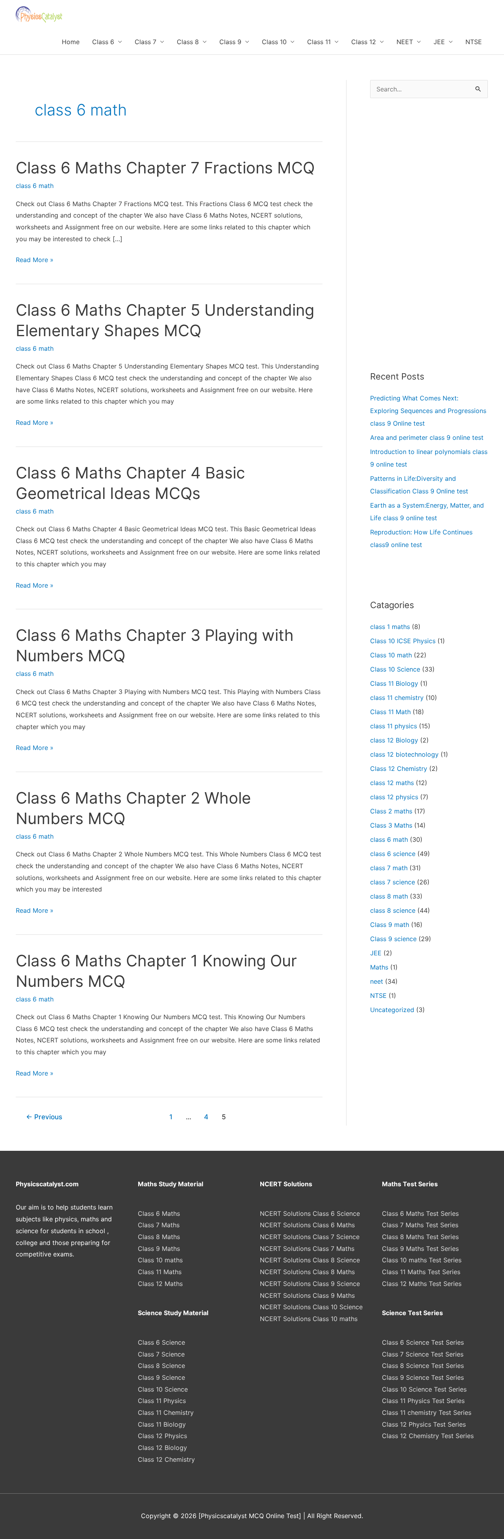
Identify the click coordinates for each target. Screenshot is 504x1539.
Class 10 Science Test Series (424, 1389)
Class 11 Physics (162, 1401)
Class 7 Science (161, 1354)
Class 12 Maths (160, 1284)
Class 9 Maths (159, 1248)
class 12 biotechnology (404, 754)
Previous (44, 1117)
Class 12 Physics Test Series (424, 1424)
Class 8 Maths (159, 1237)
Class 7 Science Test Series (422, 1354)
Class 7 (145, 42)
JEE (439, 42)
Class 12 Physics (162, 1436)
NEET (405, 42)
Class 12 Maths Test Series (421, 1284)
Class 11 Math (390, 712)
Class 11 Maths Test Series (421, 1272)
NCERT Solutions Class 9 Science (310, 1284)
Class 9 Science (161, 1377)
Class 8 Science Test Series (423, 1366)
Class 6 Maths (159, 1213)
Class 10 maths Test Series (421, 1260)
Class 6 (103, 42)
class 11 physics (393, 726)
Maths (379, 967)
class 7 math (389, 868)
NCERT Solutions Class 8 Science (310, 1260)
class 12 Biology (394, 740)
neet (376, 981)
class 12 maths (392, 783)
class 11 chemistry (397, 698)
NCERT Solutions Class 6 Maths (307, 1225)
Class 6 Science (161, 1342)
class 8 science (392, 910)
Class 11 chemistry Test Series (426, 1412)
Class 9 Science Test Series (423, 1377)
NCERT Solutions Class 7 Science (309, 1237)
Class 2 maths (391, 811)
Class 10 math (391, 655)
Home (71, 42)
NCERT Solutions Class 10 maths (309, 1319)
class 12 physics (394, 797)
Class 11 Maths (160, 1272)
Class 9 (230, 42)
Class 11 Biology (394, 683)
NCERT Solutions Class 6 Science (310, 1213)
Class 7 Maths (159, 1225)
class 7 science (392, 882)
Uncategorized (392, 1010)
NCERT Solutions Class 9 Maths (307, 1295)
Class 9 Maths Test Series (420, 1248)
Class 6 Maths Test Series (420, 1213)
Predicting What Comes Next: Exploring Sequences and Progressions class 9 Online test (428, 410)
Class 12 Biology (162, 1448)
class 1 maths (390, 627)
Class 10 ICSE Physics (402, 641)
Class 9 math (389, 925)
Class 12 (363, 42)
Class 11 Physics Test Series (423, 1401)
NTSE (473, 42)
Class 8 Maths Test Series (420, 1237)
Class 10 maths (160, 1260)
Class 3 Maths (391, 825)
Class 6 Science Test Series (423, 1342)
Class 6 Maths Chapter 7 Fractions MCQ (165, 167)
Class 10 (274, 42)
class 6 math (35, 186)
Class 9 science (393, 939)
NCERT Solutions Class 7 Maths (307, 1248)
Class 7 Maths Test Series (420, 1225)
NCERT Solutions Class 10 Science (311, 1307)
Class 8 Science (161, 1366)
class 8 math (389, 896)
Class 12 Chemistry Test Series (428, 1436)
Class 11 (319, 42)
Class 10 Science (395, 669)
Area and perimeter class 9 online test (427, 437)
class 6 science (392, 854)
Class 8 (188, 42)
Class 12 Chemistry (398, 768)
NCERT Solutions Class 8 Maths (307, 1272)
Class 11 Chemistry (166, 1412)
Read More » (35, 260)
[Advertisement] (429, 234)
